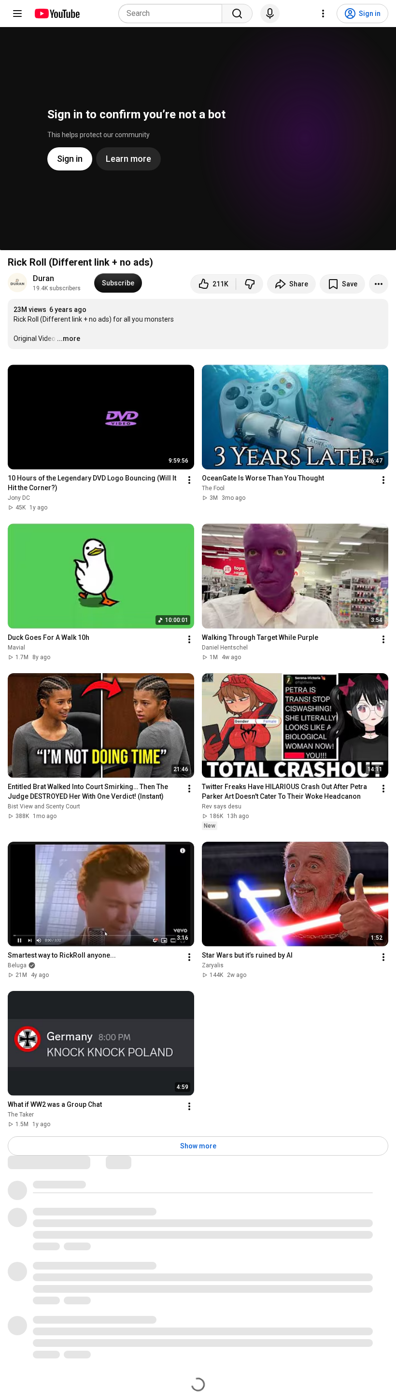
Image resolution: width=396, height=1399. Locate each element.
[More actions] (378, 284)
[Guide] (17, 13)
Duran (43, 278)
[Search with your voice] (270, 13)
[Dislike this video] (249, 284)
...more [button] (68, 338)
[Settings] (323, 13)
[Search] (237, 13)
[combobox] (173, 13)
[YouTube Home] (56, 13)
